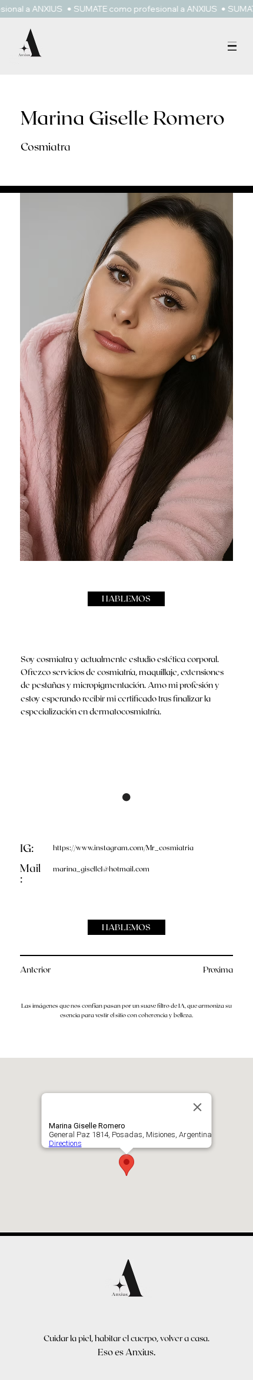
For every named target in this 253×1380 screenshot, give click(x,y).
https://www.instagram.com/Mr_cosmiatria (123, 847)
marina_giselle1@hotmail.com (101, 868)
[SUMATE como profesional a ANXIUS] (126, 9)
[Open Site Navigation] (232, 46)
